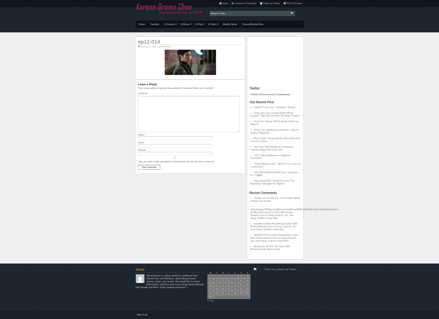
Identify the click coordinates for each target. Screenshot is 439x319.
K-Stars (211, 25)
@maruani (259, 246)
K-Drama (168, 25)
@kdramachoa (267, 94)
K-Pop (197, 25)
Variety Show (230, 24)
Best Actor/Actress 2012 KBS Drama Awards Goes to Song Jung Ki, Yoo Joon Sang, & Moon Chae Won (272, 215)
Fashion (154, 24)
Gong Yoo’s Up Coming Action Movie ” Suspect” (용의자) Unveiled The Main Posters (275, 114)
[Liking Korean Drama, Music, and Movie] (169, 8)
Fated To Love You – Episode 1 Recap (274, 107)
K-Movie (183, 25)
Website (142, 150)
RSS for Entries (294, 3)
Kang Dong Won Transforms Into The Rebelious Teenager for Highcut (272, 182)
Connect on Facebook (246, 3)
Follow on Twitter (271, 3)
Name (141, 135)
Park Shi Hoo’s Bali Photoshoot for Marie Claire (270, 248)
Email (141, 142)
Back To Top (141, 315)
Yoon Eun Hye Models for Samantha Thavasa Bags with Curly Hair (271, 148)
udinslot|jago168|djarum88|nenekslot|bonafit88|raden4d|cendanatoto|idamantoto (294, 209)
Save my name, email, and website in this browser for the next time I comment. (176, 161)
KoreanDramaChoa (252, 24)
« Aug (210, 300)
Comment (143, 93)
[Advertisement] (275, 60)
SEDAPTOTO (261, 235)
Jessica (258, 198)
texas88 (258, 223)
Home (225, 3)
